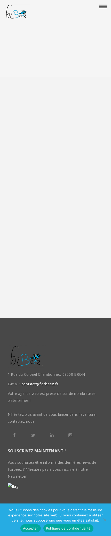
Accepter (30, 528)
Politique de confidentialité (68, 528)
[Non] (104, 519)
